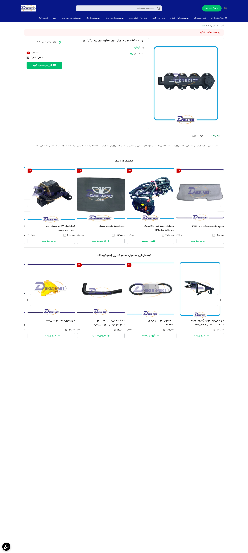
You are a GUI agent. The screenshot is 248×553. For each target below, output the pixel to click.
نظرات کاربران (198, 135)
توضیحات (215, 135)
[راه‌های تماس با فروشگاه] (6, 547)
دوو (203, 25)
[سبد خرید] (225, 8)
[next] (27, 205)
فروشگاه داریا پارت (216, 25)
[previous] (220, 205)
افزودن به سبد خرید (42, 65)
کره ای (137, 47)
